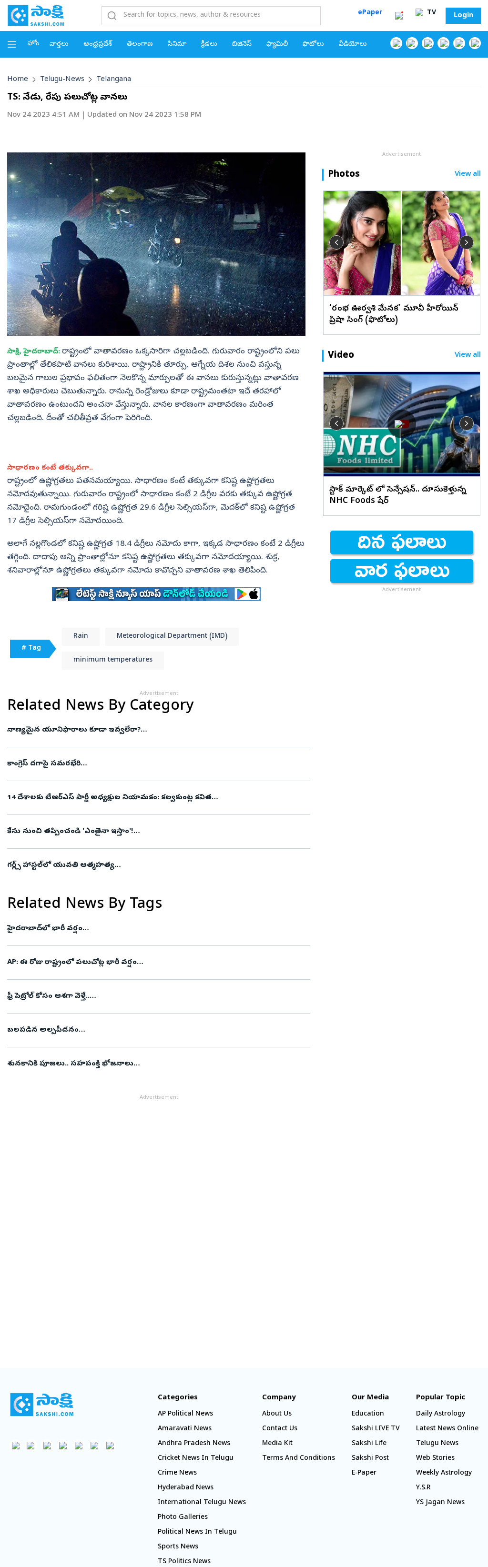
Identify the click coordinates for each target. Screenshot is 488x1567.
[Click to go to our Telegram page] (94, 1445)
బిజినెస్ (242, 44)
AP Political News (185, 1414)
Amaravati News (185, 1429)
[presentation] (336, 242)
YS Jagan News (440, 1502)
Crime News (177, 1473)
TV (430, 13)
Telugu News (437, 1443)
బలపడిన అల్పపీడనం (157, 1030)
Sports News (178, 1547)
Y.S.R (423, 1488)
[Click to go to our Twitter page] (428, 43)
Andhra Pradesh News (194, 1443)
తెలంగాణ (140, 44)
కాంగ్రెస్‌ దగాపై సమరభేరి (153, 764)
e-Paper (364, 1473)
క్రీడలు (209, 44)
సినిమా (177, 44)
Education (368, 1414)
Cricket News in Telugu (196, 1458)
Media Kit (277, 1443)
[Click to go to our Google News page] (475, 43)
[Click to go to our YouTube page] (459, 43)
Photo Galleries (183, 1517)
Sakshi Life (369, 1443)
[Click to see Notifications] (399, 16)
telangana (113, 79)
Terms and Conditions (298, 1458)
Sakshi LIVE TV (376, 1429)
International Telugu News (202, 1502)
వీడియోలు (353, 44)
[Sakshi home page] (42, 1404)
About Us (277, 1414)
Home (17, 79)
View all (468, 174)
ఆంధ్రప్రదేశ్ (97, 44)
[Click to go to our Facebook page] (396, 43)
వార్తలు (59, 44)
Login (463, 15)
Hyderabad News (186, 1488)
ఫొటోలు (313, 44)
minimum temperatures (112, 660)
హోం (34, 44)
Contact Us (279, 1429)
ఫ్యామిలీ (277, 44)
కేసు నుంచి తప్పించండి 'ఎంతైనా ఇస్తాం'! (157, 831)
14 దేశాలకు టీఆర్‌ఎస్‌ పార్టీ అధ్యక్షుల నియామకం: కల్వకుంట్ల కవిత (151, 798)
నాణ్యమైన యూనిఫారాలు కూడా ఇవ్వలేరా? (158, 730)
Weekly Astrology (444, 1473)
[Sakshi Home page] (35, 15)
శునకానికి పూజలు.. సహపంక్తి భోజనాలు (148, 1064)
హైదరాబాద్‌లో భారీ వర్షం (152, 929)
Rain (80, 636)
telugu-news (62, 79)
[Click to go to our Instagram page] (443, 43)
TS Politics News (184, 1562)
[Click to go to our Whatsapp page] (412, 43)
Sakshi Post (370, 1458)
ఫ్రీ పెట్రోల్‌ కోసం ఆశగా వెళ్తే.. (158, 996)
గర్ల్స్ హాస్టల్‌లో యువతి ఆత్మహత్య (156, 865)
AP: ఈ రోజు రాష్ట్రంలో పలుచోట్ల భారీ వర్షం (153, 962)
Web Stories (435, 1458)
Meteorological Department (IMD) (172, 636)
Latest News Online (447, 1429)
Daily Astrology (440, 1414)
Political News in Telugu (197, 1532)
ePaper (370, 13)
